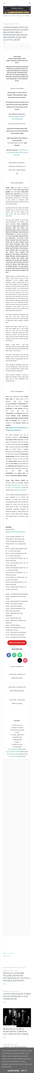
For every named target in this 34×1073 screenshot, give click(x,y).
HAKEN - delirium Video (15, 1047)
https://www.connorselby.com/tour (16, 532)
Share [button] (4, 953)
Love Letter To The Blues (14, 751)
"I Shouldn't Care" (22, 150)
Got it (24, 1071)
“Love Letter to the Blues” (12, 152)
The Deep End (14, 756)
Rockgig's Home (9, 16)
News (8, 956)
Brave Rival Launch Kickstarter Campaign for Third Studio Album (15, 1031)
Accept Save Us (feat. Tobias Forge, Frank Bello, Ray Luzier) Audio (17, 996)
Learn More (13, 1071)
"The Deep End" (16, 487)
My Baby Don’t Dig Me (14, 754)
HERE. (24, 123)
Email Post (11, 953)
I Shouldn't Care (14, 749)
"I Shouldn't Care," (16, 485)
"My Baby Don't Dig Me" (20, 490)
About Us (20, 16)
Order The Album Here (17, 642)
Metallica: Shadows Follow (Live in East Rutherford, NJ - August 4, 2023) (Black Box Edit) (16, 977)
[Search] (30, 3)
